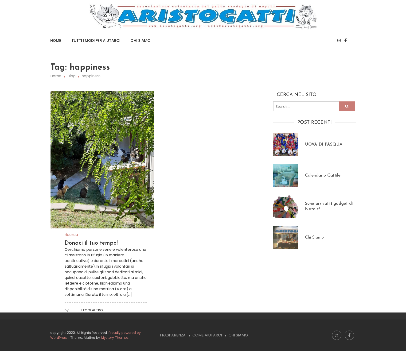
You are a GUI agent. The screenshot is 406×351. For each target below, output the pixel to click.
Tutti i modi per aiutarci (95, 40)
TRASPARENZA (173, 335)
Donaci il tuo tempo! (91, 243)
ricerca (71, 234)
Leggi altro (92, 310)
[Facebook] (345, 40)
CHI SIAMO (238, 335)
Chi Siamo (140, 40)
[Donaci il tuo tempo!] (102, 159)
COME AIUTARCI (207, 335)
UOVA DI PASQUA (324, 145)
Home (55, 40)
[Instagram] (339, 40)
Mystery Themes (115, 337)
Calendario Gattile (322, 176)
